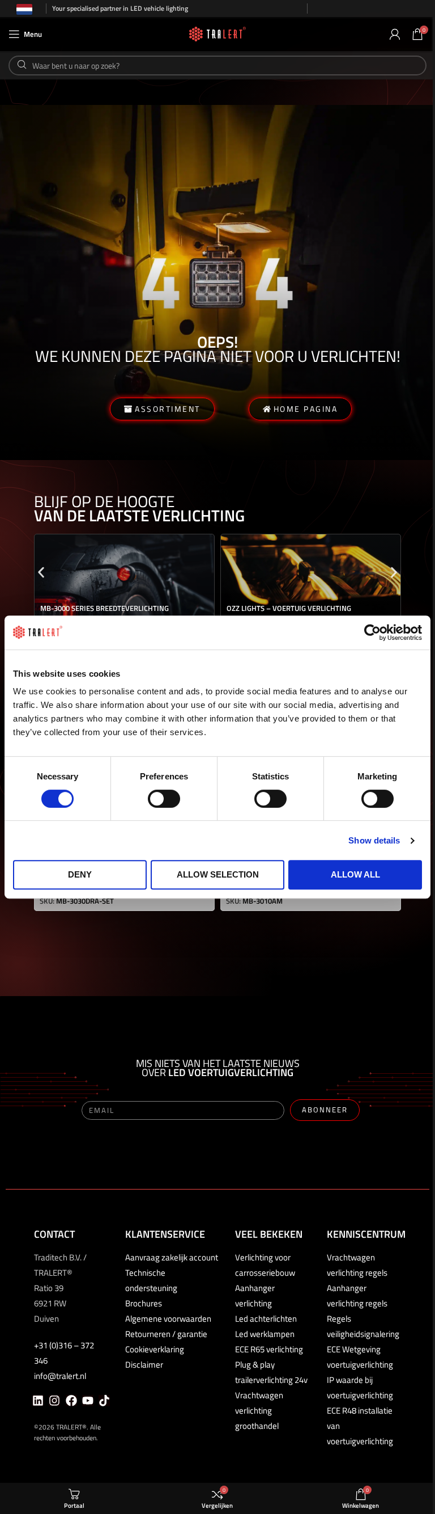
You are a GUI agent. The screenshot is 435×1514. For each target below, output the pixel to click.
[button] (41, 573)
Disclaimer (144, 1364)
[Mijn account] (394, 34)
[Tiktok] (104, 1400)
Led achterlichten (266, 1318)
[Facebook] (71, 1400)
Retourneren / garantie (166, 1333)
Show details (374, 840)
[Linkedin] (38, 1400)
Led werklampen (265, 1333)
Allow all (355, 874)
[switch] (164, 799)
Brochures (143, 1303)
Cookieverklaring (154, 1349)
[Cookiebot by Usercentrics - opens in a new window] (372, 632)
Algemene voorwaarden (168, 1318)
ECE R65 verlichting (269, 1349)
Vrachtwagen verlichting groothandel (259, 1410)
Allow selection (218, 874)
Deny (80, 874)
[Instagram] (54, 1400)
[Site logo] (217, 33)
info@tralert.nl (60, 1375)
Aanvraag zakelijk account (171, 1257)
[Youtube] (87, 1400)
